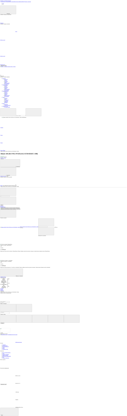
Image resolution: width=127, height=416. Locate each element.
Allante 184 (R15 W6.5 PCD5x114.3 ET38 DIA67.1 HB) (29, 226)
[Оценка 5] (72, 319)
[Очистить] (33, 112)
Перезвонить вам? (3, 65)
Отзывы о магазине (27, 1)
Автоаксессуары (5, 106)
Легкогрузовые (4, 84)
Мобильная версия (18, 342)
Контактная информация (18, 1)
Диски (3, 97)
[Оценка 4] (56, 319)
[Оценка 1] (8, 319)
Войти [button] (1, 185)
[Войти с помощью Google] (24, 308)
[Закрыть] (8, 213)
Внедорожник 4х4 (5, 346)
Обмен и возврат (11, 1)
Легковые (4, 78)
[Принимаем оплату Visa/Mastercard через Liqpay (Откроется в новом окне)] (8, 334)
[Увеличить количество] (8, 201)
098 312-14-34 (2, 56)
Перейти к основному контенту (5, 0)
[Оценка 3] (40, 319)
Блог (23, 1)
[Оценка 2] (24, 319)
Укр (3, 3)
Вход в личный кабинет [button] (6, 352)
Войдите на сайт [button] (3, 176)
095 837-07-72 (2, 64)
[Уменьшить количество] (8, 192)
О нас (1, 1)
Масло (3, 103)
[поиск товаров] (8, 112)
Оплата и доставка (5, 1)
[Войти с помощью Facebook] (8, 308)
